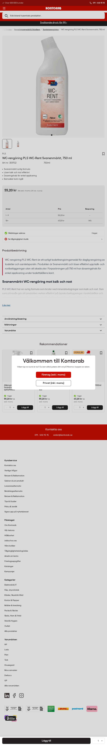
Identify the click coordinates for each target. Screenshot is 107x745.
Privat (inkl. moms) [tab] (53, 383)
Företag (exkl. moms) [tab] (53, 375)
